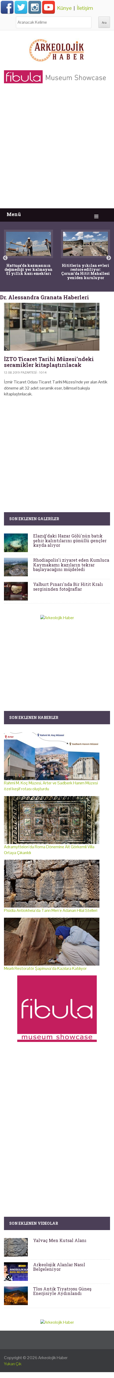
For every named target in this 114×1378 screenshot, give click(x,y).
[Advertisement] (57, 148)
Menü (14, 214)
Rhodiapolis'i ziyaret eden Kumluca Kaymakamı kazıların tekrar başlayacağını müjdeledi (71, 564)
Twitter (21, 7)
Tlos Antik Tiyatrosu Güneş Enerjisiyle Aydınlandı (62, 1291)
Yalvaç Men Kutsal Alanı (59, 1240)
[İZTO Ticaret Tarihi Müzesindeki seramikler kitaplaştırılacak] (57, 327)
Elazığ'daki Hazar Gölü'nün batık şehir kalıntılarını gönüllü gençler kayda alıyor (70, 540)
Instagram (34, 7)
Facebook (7, 7)
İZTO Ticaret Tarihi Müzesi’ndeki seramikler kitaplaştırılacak (49, 361)
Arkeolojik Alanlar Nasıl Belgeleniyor (59, 1267)
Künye (64, 8)
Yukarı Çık (12, 1364)
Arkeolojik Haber (53, 1357)
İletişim (85, 8)
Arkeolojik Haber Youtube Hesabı (48, 7)
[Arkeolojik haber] (57, 49)
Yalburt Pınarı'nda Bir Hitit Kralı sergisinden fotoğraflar (68, 586)
